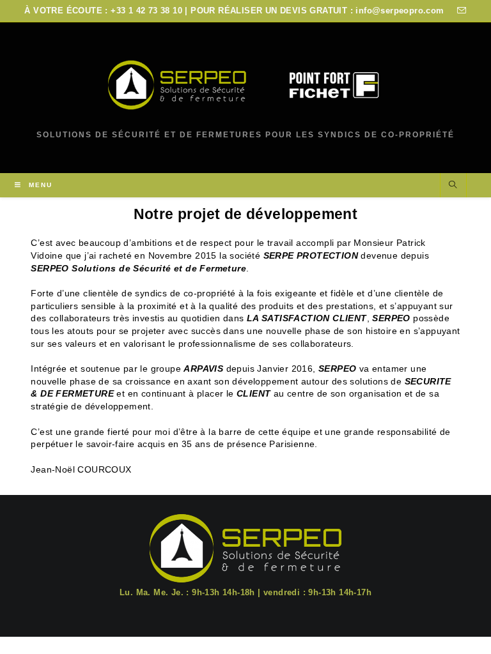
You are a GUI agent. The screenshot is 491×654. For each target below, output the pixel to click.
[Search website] (453, 185)
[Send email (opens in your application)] (459, 10)
